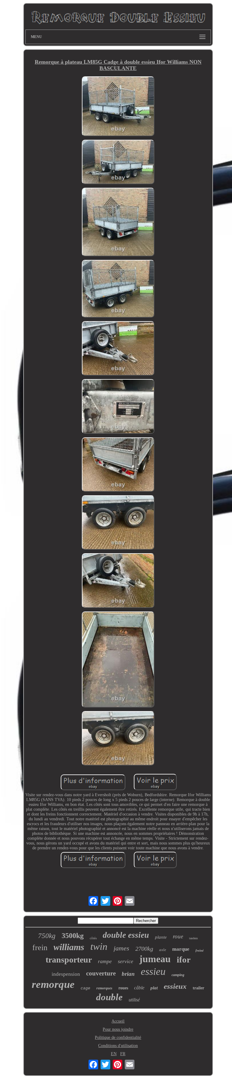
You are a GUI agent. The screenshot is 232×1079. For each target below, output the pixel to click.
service (125, 961)
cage (85, 988)
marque (180, 949)
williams (68, 947)
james (121, 948)
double (109, 997)
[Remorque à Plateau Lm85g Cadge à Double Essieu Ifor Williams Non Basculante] (118, 107)
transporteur (69, 959)
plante (161, 937)
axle (162, 949)
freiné (199, 950)
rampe (105, 961)
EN (114, 1054)
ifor (184, 959)
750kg (47, 936)
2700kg (144, 948)
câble (139, 987)
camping (178, 975)
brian (128, 974)
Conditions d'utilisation (118, 1045)
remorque (53, 984)
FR (122, 1054)
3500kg (73, 936)
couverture (101, 973)
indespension (66, 974)
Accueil (117, 1021)
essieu (153, 971)
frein (39, 947)
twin (99, 946)
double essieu (126, 935)
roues (123, 988)
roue (178, 936)
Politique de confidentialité (118, 1037)
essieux (175, 986)
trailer (198, 988)
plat (154, 987)
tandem (193, 938)
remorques (104, 988)
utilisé (134, 999)
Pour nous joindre (118, 1029)
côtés (93, 938)
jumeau (155, 958)
